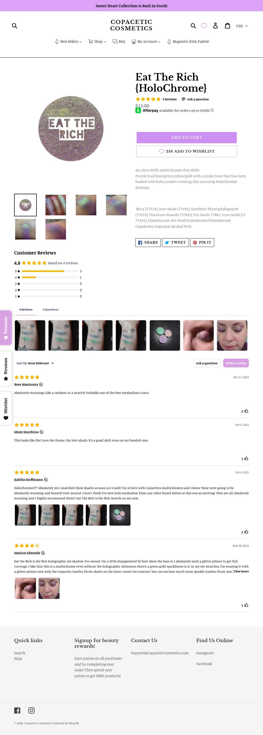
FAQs (18, 658)
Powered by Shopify (65, 723)
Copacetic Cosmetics (131, 25)
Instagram (205, 652)
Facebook (204, 663)
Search (19, 652)
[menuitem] (68, 41)
